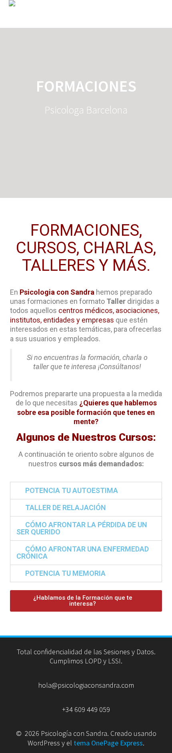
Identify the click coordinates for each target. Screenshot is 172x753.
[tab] (86, 490)
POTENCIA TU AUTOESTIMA (71, 490)
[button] (86, 601)
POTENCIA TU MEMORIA (65, 573)
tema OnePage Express (108, 742)
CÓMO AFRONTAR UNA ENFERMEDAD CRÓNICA (82, 552)
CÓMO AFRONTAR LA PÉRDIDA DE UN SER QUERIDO (81, 528)
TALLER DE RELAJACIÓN (65, 507)
